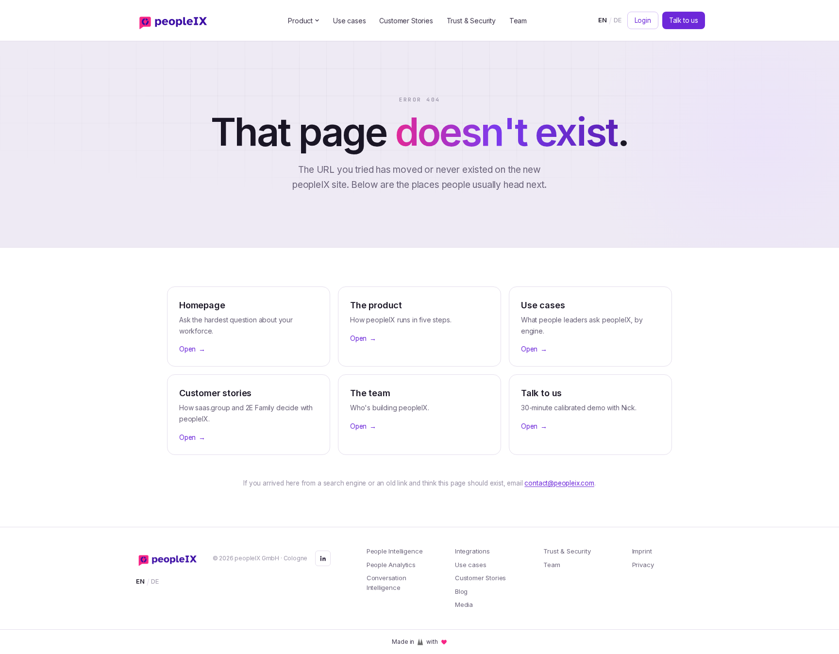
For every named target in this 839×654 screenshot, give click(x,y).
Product (300, 21)
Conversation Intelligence (386, 582)
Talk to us (683, 20)
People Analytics (391, 565)
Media (464, 604)
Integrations (472, 551)
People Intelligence (395, 551)
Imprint (642, 551)
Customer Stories (406, 21)
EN (602, 20)
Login (643, 20)
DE (617, 20)
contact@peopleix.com (559, 483)
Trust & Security (471, 21)
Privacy (643, 565)
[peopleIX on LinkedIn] (323, 558)
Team (518, 21)
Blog (461, 591)
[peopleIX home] (175, 20)
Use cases (349, 21)
